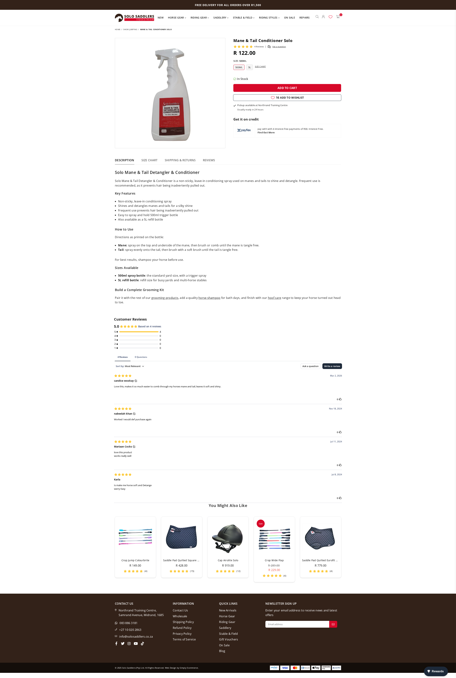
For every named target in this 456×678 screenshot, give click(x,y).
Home (117, 29)
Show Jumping (130, 29)
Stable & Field (243, 17)
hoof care (274, 298)
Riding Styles (268, 17)
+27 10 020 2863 (130, 630)
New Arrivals (227, 610)
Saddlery (220, 17)
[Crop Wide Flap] (274, 537)
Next (346, 549)
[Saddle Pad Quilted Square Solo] (181, 537)
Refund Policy (182, 628)
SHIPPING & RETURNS (180, 160)
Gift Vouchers (228, 639)
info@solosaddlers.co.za (136, 636)
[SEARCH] (317, 18)
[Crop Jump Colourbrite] (135, 537)
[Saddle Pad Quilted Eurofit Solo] (320, 537)
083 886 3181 (129, 623)
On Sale (289, 17)
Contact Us (180, 610)
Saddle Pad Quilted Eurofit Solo (321, 560)
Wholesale (180, 616)
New (161, 17)
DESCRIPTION (124, 160)
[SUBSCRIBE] (333, 624)
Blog (222, 651)
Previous (110, 549)
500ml (239, 67)
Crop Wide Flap (274, 560)
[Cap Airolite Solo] (228, 537)
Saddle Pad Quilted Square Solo (183, 560)
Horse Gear (176, 17)
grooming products (164, 298)
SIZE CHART (149, 160)
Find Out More (266, 132)
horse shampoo (209, 298)
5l (249, 67)
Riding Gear (199, 17)
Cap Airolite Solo (228, 560)
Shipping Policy (183, 622)
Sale (261, 523)
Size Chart (260, 66)
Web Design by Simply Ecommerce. (182, 667)
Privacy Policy (182, 634)
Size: (240, 60)
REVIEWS (209, 160)
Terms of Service (184, 639)
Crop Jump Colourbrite (135, 560)
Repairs (304, 17)
